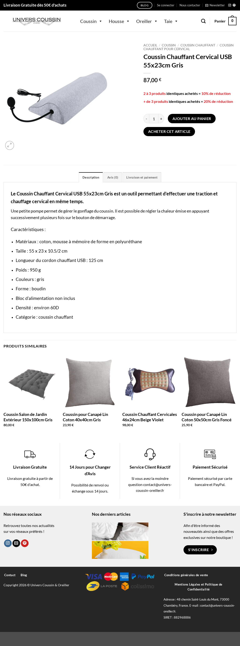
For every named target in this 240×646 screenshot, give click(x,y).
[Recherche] (203, 21)
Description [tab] (90, 177)
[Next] (236, 394)
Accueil (150, 45)
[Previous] (3, 394)
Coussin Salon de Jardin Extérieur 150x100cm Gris (28, 417)
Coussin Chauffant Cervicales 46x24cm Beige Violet (149, 417)
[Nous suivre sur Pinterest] (234, 5)
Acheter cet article (169, 131)
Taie (168, 21)
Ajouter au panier (191, 118)
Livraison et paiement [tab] (141, 177)
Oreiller (144, 21)
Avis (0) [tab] (112, 177)
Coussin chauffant (197, 45)
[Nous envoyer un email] (16, 543)
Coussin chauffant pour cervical (188, 47)
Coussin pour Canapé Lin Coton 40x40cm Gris (85, 417)
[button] (165, 5)
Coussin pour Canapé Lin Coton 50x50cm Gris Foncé (207, 417)
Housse (116, 21)
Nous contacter (190, 5)
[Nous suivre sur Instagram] (229, 5)
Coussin (88, 21)
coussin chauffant (55, 317)
